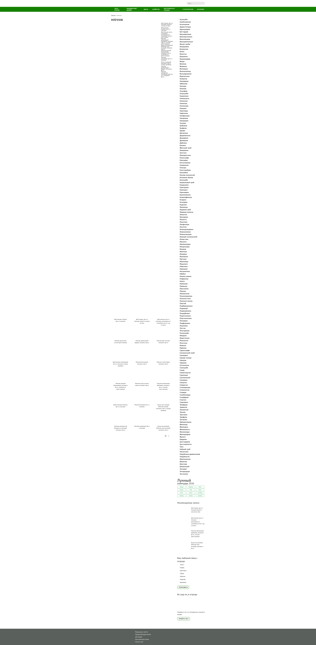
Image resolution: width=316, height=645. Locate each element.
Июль (181, 493)
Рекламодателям (142, 639)
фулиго (183, 437)
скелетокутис (185, 373)
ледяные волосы (186, 212)
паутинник (184, 289)
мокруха (183, 254)
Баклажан (183, 582)
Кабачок (182, 576)
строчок (183, 400)
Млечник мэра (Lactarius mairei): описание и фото (142, 384)
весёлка (183, 64)
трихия (182, 412)
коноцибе (184, 180)
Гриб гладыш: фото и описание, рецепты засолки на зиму (129, 23)
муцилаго (184, 264)
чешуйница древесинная (190, 454)
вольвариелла (185, 74)
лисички (183, 227)
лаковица (184, 207)
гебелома (183, 84)
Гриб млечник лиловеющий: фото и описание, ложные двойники (120, 364)
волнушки (184, 69)
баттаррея (184, 32)
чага (181, 447)
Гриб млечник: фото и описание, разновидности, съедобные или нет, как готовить (130, 81)
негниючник (185, 271)
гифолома (184, 113)
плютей (183, 303)
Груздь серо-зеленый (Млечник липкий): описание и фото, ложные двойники (163, 407)
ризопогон (184, 340)
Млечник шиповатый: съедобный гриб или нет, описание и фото (129, 278)
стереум (183, 392)
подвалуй (184, 308)
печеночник (184, 294)
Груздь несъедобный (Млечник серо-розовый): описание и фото (129, 137)
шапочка (183, 461)
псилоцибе (184, 333)
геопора (183, 86)
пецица (183, 291)
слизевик (183, 380)
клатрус (183, 168)
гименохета (184, 98)
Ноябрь (191, 495)
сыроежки (184, 402)
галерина (183, 79)
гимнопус (183, 103)
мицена (183, 249)
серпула (183, 360)
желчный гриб (185, 148)
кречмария (184, 192)
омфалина (184, 279)
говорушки (184, 121)
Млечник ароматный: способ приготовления (120, 341)
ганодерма (184, 81)
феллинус (184, 424)
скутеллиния (185, 378)
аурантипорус (185, 27)
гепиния (183, 89)
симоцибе (184, 368)
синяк (182, 370)
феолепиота (185, 429)
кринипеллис (185, 195)
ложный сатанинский (188, 237)
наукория (183, 269)
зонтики (183, 153)
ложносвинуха (185, 234)
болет (182, 51)
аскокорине (184, 24)
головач (183, 123)
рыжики (183, 345)
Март (200, 487)
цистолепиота (185, 444)
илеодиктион (185, 155)
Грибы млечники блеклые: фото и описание (120, 405)
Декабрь (200, 495)
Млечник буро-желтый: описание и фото (163, 341)
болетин (183, 54)
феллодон (184, 427)
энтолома (184, 474)
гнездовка (184, 118)
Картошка (183, 570)
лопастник (184, 239)
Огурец (182, 568)
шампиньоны (185, 459)
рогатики (183, 343)
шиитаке (183, 464)
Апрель (181, 490)
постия (182, 328)
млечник (183, 252)
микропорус (185, 247)
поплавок (184, 321)
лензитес (183, 214)
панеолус (183, 286)
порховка (184, 326)
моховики (184, 256)
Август (190, 493)
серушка (183, 363)
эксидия (183, 469)
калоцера (184, 160)
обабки (183, 274)
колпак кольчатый (187, 175)
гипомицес (184, 106)
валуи (182, 61)
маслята (183, 242)
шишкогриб (184, 466)
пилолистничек (186, 301)
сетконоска (184, 365)
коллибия (184, 173)
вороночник (185, 76)
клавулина (184, 165)
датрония (184, 133)
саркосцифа (185, 350)
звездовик (184, 150)
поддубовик (185, 313)
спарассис (184, 385)
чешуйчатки (185, 457)
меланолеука (185, 244)
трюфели (183, 417)
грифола (183, 128)
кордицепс (184, 185)
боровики (184, 56)
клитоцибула (185, 170)
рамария (183, 336)
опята (182, 281)
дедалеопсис (185, 135)
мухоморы (184, 261)
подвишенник (185, 311)
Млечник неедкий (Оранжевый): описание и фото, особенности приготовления (127, 166)
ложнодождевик (186, 229)
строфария (184, 397)
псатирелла (184, 331)
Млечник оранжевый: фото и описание (123, 193)
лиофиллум (184, 224)
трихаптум (184, 410)
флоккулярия (185, 434)
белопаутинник (186, 37)
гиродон (183, 108)
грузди (182, 131)
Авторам (138, 637)
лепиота (183, 219)
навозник (184, 266)
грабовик (183, 126)
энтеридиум (185, 471)
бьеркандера (185, 59)
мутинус (183, 259)
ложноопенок (185, 232)
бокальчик (184, 49)
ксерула (183, 200)
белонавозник (185, 34)
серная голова (185, 358)
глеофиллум (185, 116)
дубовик (183, 143)
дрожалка (184, 140)
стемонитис (185, 390)
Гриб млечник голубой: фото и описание (124, 51)
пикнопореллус (186, 296)
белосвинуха (185, 39)
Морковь (182, 579)
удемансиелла (185, 422)
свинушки (184, 355)
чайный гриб (185, 449)
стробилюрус (185, 395)
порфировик (185, 323)
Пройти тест (184, 619)
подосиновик (185, 316)
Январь (181, 487)
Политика (139, 642)
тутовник (183, 420)
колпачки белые (186, 177)
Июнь (200, 490)
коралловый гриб (187, 182)
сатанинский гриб (187, 353)
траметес (183, 407)
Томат (182, 565)
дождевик (184, 138)
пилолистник (185, 298)
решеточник (185, 338)
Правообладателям (143, 634)
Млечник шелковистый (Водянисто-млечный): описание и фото (120, 428)
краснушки (184, 187)
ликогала (183, 222)
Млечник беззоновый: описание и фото (142, 363)
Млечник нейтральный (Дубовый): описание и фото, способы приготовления (130, 109)
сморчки (183, 382)
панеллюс (184, 284)
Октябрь (182, 495)
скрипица (184, 375)
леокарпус (184, 217)
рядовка (183, 348)
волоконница (185, 71)
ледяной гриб (185, 210)
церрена (183, 439)
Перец (182, 573)
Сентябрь (200, 493)
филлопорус (185, 432)
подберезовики (186, 306)
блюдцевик (184, 47)
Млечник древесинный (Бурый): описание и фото (126, 249)
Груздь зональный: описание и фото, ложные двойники (128, 221)
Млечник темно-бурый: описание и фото (163, 363)
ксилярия (183, 202)
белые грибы (185, 44)
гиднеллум (184, 96)
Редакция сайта (141, 632)
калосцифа (184, 158)
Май (191, 490)
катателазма (185, 163)
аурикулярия (185, 29)
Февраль (191, 487)
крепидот (184, 190)
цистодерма (185, 442)
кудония (183, 205)
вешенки (183, 66)
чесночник (184, 452)
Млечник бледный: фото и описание (141, 405)
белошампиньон (186, 42)
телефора (183, 405)
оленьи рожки (185, 276)
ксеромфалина (186, 197)
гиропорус (184, 111)
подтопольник (186, 318)
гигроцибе (184, 93)
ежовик (183, 145)
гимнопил (184, 101)
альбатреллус (185, 22)
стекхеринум (185, 387)
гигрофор (183, 91)
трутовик (183, 415)
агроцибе (184, 19)
